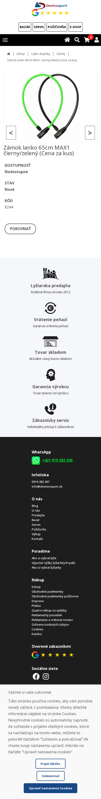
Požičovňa (57, 27)
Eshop (21, 54)
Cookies (37, 629)
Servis (39, 27)
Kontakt (37, 539)
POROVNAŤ (20, 228)
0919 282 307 (41, 482)
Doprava (38, 601)
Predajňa (38, 515)
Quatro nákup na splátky (49, 610)
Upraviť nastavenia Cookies (50, 788)
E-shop (75, 27)
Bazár (25, 27)
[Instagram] (46, 676)
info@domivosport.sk (47, 486)
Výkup (36, 534)
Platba (36, 605)
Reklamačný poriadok (47, 615)
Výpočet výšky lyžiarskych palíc (53, 563)
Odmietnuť (50, 776)
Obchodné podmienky (47, 591)
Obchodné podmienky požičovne (55, 596)
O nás (36, 510)
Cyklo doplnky (40, 54)
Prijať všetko (50, 764)
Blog (35, 506)
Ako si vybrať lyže (44, 558)
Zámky (60, 54)
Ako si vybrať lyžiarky (46, 567)
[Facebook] (36, 676)
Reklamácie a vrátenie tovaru (52, 620)
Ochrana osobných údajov (50, 624)
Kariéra (37, 634)
